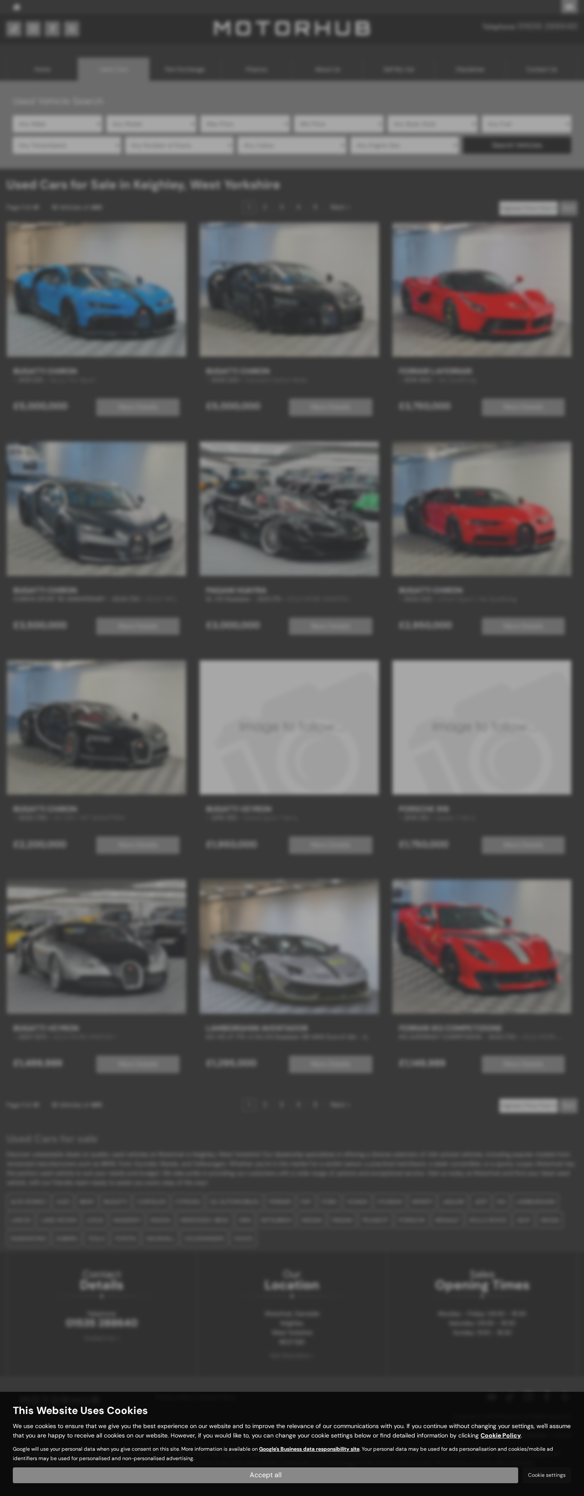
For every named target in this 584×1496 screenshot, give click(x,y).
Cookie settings (547, 1475)
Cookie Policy (501, 1435)
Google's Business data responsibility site (309, 1449)
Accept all (266, 1474)
